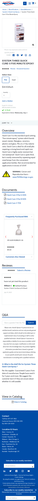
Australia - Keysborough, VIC (10, 451)
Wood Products (13, 9)
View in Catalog (20, 402)
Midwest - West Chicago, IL (10, 439)
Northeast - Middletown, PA (10, 442)
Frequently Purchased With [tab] (17, 217)
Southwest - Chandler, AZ (10, 434)
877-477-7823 (12, 419)
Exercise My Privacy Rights (26, 475)
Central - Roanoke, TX (9, 437)
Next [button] (32, 236)
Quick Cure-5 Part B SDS (16, 199)
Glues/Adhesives (25, 9)
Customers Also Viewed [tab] (15, 257)
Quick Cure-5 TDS (14, 203)
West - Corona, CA (7, 432)
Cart (35, 3)
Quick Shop (19, 250)
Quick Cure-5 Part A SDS (16, 195)
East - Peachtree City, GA (9, 444)
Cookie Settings (19, 477)
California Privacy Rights (10, 475)
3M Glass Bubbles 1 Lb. (15, 240)
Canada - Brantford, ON (9, 449)
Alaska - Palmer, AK (8, 446)
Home (4, 9)
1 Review (12, 68)
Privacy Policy (20, 481)
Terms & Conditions (29, 479)
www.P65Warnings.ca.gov (23, 177)
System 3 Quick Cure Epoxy (11, 12)
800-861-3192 (18, 421)
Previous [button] (5, 236)
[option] (19, 33)
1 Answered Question (22, 68)
